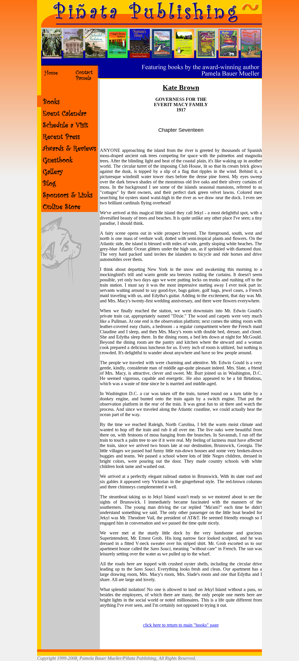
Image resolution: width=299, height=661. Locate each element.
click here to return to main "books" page (181, 625)
